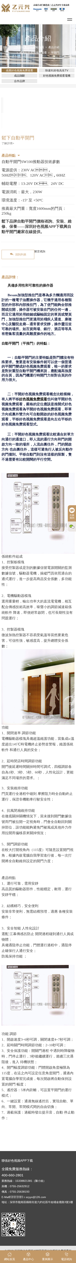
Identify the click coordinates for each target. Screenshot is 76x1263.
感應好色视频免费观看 (33, 52)
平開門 (55, 52)
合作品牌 (19, 81)
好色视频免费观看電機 (56, 75)
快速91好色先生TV (56, 70)
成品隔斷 (19, 75)
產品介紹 (53, 47)
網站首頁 (38, 47)
